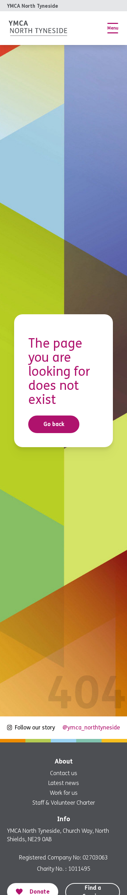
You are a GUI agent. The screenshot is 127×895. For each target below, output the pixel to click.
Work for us (64, 793)
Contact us (63, 773)
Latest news (63, 783)
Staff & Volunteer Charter (63, 802)
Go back (54, 424)
